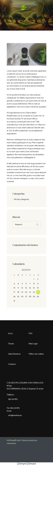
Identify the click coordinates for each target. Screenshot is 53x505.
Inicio (10, 333)
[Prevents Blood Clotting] (26, 54)
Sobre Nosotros (14, 354)
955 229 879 (13, 399)
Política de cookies (36, 354)
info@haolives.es (15, 415)
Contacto (12, 364)
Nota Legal (33, 343)
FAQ (30, 333)
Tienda (11, 343)
